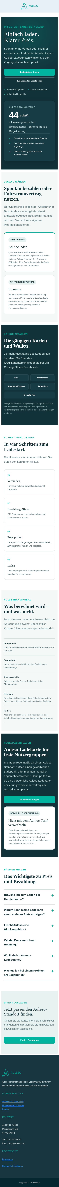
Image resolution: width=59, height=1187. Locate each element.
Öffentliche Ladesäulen (12, 1101)
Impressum (7, 1159)
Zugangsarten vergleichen (29, 81)
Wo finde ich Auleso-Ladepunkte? (17, 957)
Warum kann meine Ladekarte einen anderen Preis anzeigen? (24, 912)
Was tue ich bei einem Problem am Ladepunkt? (24, 972)
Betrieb (5, 1109)
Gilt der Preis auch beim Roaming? (19, 942)
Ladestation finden (29, 72)
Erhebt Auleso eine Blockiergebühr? (16, 927)
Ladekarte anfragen (29, 799)
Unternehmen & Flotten (13, 1105)
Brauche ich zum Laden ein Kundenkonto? (22, 897)
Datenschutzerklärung (12, 1166)
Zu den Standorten (29, 1040)
